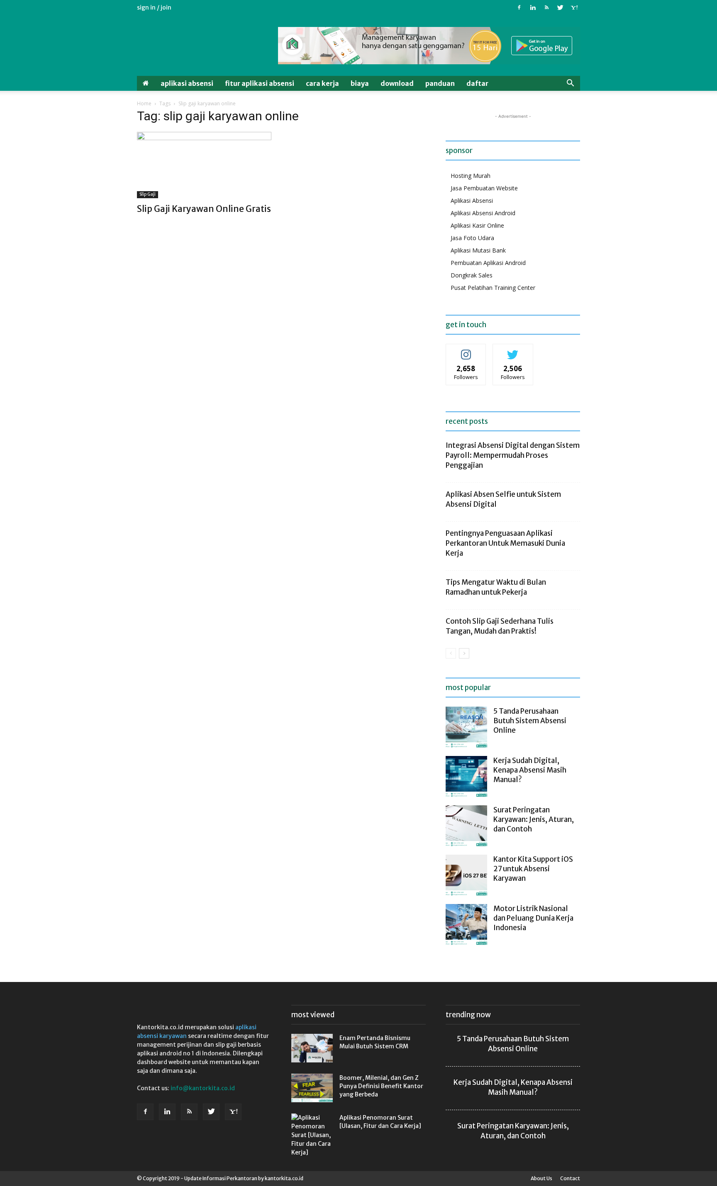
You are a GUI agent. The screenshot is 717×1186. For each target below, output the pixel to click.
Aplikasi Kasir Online (477, 225)
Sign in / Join (154, 7)
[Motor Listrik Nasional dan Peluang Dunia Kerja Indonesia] (466, 924)
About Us (541, 1178)
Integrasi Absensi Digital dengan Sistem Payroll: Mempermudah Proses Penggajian (513, 455)
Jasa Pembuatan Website (484, 188)
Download (397, 83)
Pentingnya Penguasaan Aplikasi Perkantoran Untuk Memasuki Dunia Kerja (505, 543)
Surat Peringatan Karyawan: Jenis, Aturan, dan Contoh (533, 819)
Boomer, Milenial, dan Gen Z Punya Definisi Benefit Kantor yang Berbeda (381, 1086)
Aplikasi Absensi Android (483, 213)
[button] (570, 84)
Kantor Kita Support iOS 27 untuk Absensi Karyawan (533, 869)
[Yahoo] (574, 7)
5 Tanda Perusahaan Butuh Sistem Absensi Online (529, 721)
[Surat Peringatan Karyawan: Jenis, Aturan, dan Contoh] (466, 826)
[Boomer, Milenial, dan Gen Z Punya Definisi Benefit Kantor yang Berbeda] (312, 1088)
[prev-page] (451, 653)
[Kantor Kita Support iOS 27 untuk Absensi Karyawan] (466, 875)
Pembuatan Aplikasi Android (488, 263)
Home (144, 103)
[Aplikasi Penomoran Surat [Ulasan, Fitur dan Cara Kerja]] (312, 1135)
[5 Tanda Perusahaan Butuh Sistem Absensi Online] (466, 727)
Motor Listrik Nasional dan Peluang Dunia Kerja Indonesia (533, 918)
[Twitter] (560, 7)
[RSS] (546, 7)
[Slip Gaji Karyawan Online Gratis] (204, 165)
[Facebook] (519, 7)
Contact (570, 1178)
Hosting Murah (470, 176)
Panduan (440, 83)
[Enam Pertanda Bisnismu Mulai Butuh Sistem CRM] (312, 1048)
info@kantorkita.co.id (203, 1088)
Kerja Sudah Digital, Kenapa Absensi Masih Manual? (529, 770)
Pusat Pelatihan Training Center (493, 288)
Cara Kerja (322, 83)
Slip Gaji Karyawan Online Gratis (204, 208)
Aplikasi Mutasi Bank (478, 250)
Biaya (360, 83)
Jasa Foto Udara (472, 238)
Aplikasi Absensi (187, 83)
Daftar (477, 83)
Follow (466, 350)
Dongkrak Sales (472, 275)
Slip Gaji (147, 194)
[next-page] (464, 653)
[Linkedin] (533, 7)
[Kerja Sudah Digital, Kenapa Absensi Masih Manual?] (466, 776)
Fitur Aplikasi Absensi (259, 83)
